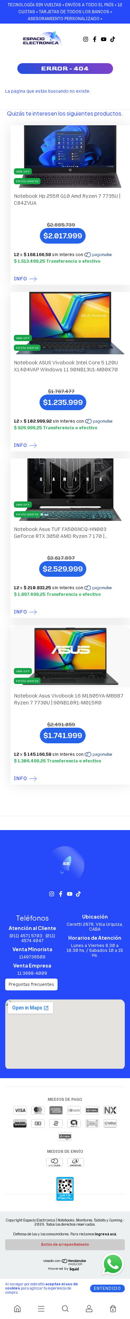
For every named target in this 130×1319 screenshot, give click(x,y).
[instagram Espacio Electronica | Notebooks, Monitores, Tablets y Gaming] (85, 39)
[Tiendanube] (65, 1264)
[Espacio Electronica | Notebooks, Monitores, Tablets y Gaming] (17, 1308)
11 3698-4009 (32, 973)
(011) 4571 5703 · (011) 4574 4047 (32, 938)
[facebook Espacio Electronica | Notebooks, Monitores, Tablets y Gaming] (94, 39)
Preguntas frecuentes (31, 984)
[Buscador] (65, 1308)
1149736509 (32, 957)
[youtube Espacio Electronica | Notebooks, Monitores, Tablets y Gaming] (103, 39)
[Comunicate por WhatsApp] (113, 1263)
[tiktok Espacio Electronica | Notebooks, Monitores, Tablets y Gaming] (112, 39)
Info (20, 279)
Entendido (107, 1288)
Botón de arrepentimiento (65, 1245)
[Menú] (41, 1308)
